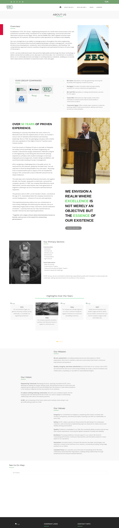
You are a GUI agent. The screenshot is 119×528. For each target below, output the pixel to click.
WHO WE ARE (81, 7)
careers (99, 7)
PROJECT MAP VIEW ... (73, 228)
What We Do (68, 7)
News (91, 7)
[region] (59, 497)
